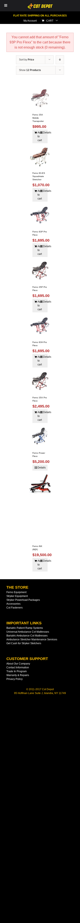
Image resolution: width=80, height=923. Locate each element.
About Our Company (18, 663)
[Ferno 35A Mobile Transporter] (40, 98)
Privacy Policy (14, 679)
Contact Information (17, 667)
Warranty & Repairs (17, 675)
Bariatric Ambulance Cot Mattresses (27, 635)
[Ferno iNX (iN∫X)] (40, 506)
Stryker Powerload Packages (23, 599)
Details (44, 132)
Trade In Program (16, 671)
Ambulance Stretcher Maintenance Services (31, 639)
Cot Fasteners (14, 607)
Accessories (13, 603)
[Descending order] (60, 59)
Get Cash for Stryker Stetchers (23, 643)
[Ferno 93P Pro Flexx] (40, 215)
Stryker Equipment (17, 596)
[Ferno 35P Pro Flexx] (40, 270)
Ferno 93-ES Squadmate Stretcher (38, 176)
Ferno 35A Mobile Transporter (38, 118)
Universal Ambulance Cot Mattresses (27, 631)
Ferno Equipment (16, 592)
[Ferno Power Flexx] (40, 436)
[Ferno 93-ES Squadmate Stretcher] (40, 156)
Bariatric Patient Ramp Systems (24, 627)
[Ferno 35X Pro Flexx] (40, 381)
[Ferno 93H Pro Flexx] (40, 326)
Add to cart (39, 136)
